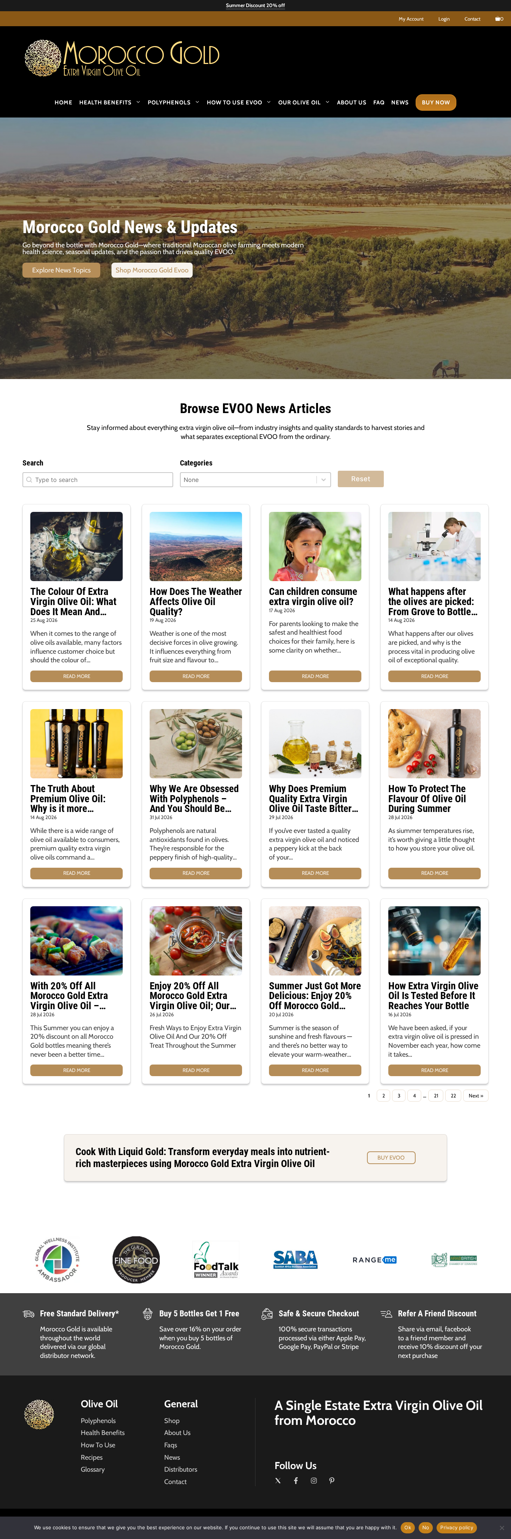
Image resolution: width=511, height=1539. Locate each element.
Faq (379, 102)
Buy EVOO (391, 1157)
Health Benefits (105, 102)
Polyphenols (169, 102)
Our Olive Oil (299, 102)
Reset (360, 479)
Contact (472, 19)
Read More (76, 676)
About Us (352, 102)
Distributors (180, 1469)
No (425, 1527)
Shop (172, 1421)
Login (444, 19)
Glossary (93, 1469)
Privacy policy (456, 1527)
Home (64, 102)
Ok (407, 1527)
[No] (501, 1528)
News (400, 102)
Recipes (91, 1457)
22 (453, 1096)
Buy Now (436, 102)
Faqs (170, 1445)
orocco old (141, 55)
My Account (411, 19)
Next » (476, 1096)
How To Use (98, 1445)
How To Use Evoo (234, 102)
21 (436, 1096)
